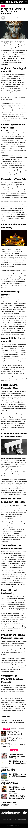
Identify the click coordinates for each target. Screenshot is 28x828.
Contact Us (12, 819)
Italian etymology (17, 80)
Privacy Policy (21, 819)
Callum (8, 18)
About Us (5, 819)
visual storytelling (14, 350)
